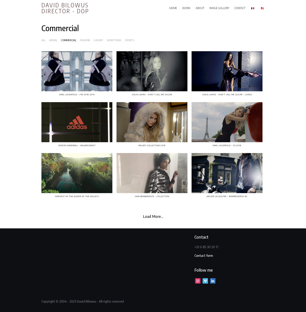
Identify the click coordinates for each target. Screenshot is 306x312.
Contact (239, 8)
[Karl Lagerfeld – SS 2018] (227, 122)
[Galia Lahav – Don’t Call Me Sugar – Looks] (227, 71)
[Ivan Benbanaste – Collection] (152, 173)
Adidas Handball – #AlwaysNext (77, 145)
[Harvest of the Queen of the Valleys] (76, 173)
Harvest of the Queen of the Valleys (77, 196)
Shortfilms (114, 40)
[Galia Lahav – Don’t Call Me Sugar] (152, 71)
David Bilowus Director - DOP (65, 8)
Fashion (85, 40)
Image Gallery (219, 8)
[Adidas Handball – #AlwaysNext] (76, 122)
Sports (129, 40)
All (43, 40)
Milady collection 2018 (151, 145)
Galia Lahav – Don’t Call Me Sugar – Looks (227, 94)
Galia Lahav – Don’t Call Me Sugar (152, 94)
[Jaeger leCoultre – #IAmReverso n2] (227, 173)
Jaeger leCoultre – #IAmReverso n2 (227, 196)
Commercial (68, 40)
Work (186, 8)
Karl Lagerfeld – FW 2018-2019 (77, 94)
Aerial (53, 40)
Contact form (203, 255)
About (200, 8)
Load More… (153, 216)
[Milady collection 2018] (152, 122)
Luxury (98, 40)
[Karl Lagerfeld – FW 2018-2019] (76, 71)
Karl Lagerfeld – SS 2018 (227, 145)
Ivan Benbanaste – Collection (152, 196)
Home (173, 8)
